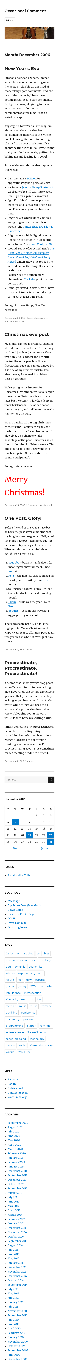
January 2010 (16, 1337)
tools (22, 1045)
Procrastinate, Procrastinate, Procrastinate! (21, 668)
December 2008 (18, 1359)
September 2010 (18, 1315)
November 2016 (17, 1232)
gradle (10, 986)
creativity (45, 960)
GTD (33, 986)
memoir (11, 1006)
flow (29, 979)
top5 (29, 649)
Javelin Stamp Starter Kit (37, 187)
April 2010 (14, 1328)
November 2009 (18, 1341)
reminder (46, 1025)
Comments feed (18, 1092)
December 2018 (17, 1170)
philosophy (13, 1019)
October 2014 (16, 1280)
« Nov (14, 848)
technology (37, 1038)
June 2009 (14, 1354)
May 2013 (13, 1293)
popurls (13, 610)
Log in (12, 1083)
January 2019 (16, 1166)
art (38, 953)
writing (10, 1052)
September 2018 (18, 1175)
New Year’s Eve (22, 68)
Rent (11, 575)
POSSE (12, 918)
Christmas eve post (27, 334)
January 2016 (16, 1262)
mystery (46, 1006)
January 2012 (16, 1302)
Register (13, 1079)
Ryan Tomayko (17, 922)
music (33, 1006)
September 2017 (17, 1188)
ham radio (45, 986)
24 (51, 835)
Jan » (44, 848)
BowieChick (15, 909)
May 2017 (13, 1206)
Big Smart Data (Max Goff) (24, 905)
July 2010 (13, 1319)
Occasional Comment (25, 11)
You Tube (24, 1052)
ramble (8, 321)
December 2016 (17, 1227)
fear (20, 979)
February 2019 (16, 1162)
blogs (30, 318)
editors (10, 973)
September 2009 (18, 1350)
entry (44, 580)
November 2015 (17, 1271)
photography (40, 318)
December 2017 (17, 1179)
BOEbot (31, 178)
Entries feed (15, 1088)
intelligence (13, 992)
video (22, 321)
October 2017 (16, 1184)
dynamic (19, 966)
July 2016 (13, 1249)
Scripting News (17, 927)
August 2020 (15, 1127)
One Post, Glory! (23, 518)
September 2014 (17, 1284)
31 (51, 841)
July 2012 (13, 1297)
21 (29, 835)
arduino (28, 953)
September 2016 (17, 1241)
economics (35, 966)
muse (22, 1006)
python (31, 1025)
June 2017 (13, 1201)
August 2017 (15, 1192)
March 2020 (15, 1149)
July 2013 (13, 1289)
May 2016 (13, 1258)
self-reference (15, 1032)
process (28, 1019)
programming (14, 1025)
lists (39, 999)
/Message (14, 901)
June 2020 (14, 1135)
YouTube (29, 279)
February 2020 (17, 1153)
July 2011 (13, 1306)
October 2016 (16, 1236)
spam (15, 321)
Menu (9, 20)
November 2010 (17, 1311)
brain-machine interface (21, 960)
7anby (10, 953)
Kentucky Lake (15, 999)
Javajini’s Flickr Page (21, 914)
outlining (11, 1012)
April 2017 (14, 1210)
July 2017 (13, 1197)
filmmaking (33, 505)
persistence (28, 1012)
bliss (46, 953)
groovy (22, 986)
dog (8, 966)
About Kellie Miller (20, 875)
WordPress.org (17, 1097)
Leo (30, 999)
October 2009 (16, 1346)
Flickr (12, 602)
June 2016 (13, 1254)
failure (10, 979)
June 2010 (14, 1324)
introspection (32, 992)
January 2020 (16, 1157)
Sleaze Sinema (36, 1032)
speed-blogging (16, 1038)
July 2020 (13, 1131)
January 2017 (15, 1223)
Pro (10, 606)
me (10, 571)
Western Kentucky (41, 1045)
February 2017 (16, 1219)
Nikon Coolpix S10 (40, 244)
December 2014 (17, 1276)
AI (18, 953)
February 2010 (16, 1332)
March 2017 (15, 1214)
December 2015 (17, 1267)
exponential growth (30, 973)
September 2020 (18, 1122)
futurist (40, 979)
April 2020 (14, 1144)
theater (10, 1045)
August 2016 (15, 1245)
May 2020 (14, 1140)
